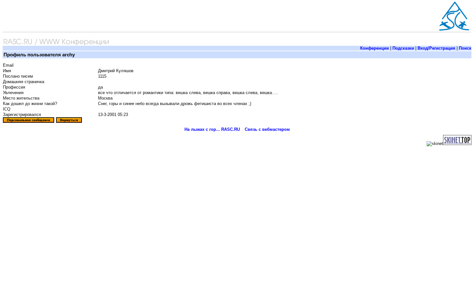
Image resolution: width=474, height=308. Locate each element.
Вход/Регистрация (436, 48)
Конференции (374, 48)
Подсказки (403, 48)
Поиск (465, 48)
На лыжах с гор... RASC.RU (212, 129)
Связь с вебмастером (267, 129)
